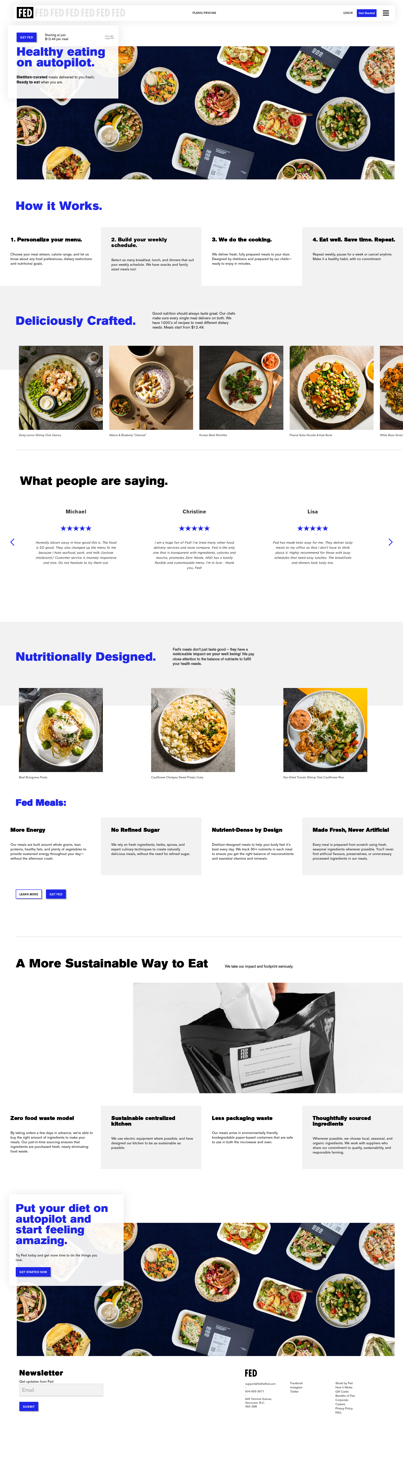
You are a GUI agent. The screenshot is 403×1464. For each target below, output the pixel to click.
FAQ (338, 1412)
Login (348, 13)
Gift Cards (342, 1391)
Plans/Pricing (204, 13)
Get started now (33, 1272)
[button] (386, 13)
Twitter (294, 1391)
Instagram (296, 1387)
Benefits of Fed (345, 1395)
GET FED (26, 37)
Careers (340, 1404)
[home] (70, 13)
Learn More (28, 894)
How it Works (343, 1387)
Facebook (296, 1383)
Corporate (341, 1400)
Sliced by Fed (344, 1383)
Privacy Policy (344, 1408)
